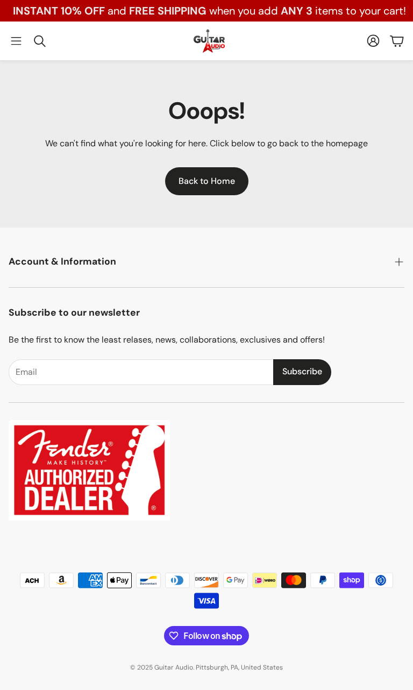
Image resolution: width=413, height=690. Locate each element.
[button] (16, 40)
